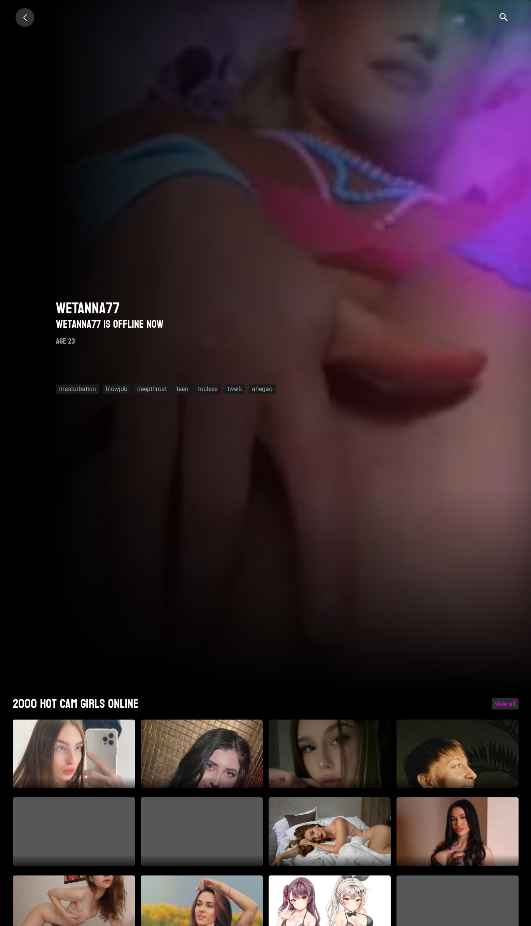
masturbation (77, 389)
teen (182, 389)
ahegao (262, 389)
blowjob (117, 389)
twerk (234, 389)
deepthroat (152, 389)
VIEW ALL (505, 704)
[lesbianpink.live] (25, 17)
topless (208, 389)
